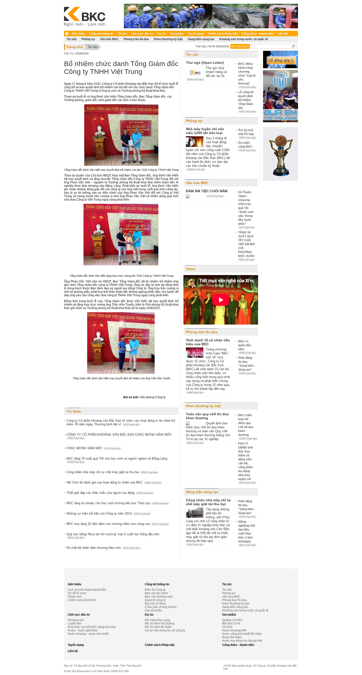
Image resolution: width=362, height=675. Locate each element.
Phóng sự (88, 39)
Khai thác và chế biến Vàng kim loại (91, 627)
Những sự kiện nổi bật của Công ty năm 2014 (108, 513)
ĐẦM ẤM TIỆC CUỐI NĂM (207, 191)
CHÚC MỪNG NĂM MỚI (93, 448)
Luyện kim (75, 623)
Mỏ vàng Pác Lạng (157, 620)
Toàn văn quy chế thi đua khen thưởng (207, 416)
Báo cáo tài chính (156, 593)
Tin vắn (71, 39)
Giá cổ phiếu (153, 610)
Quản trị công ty (155, 600)
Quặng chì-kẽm (232, 620)
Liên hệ (283, 33)
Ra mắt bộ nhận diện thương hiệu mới (103, 548)
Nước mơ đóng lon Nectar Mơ (242, 640)
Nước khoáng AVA (234, 630)
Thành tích (75, 596)
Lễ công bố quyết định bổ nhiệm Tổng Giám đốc (247, 101)
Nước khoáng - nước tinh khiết (88, 634)
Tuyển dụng (196, 33)
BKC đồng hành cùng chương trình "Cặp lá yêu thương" (247, 75)
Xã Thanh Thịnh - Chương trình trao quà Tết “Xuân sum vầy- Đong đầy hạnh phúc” (246, 209)
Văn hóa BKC (109, 39)
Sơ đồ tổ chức (77, 593)
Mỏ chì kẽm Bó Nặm (158, 627)
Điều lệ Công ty (155, 589)
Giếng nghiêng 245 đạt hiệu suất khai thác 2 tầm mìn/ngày (247, 533)
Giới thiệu (78, 33)
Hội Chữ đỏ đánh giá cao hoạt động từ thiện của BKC (114, 482)
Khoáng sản (76, 620)
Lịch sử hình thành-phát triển (87, 589)
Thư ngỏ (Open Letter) (205, 63)
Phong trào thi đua (136, 39)
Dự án (161, 33)
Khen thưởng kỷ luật (168, 39)
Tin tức (122, 33)
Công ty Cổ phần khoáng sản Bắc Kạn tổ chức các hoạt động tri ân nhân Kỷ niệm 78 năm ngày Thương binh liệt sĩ (120, 422)
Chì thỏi (227, 627)
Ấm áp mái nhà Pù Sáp (247, 133)
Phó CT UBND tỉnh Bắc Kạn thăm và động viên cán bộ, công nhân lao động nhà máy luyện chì (247, 463)
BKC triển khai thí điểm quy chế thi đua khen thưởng (247, 427)
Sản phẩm (177, 33)
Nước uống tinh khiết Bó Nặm (242, 634)
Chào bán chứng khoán (161, 607)
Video (191, 269)
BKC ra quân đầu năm (247, 347)
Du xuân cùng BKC (247, 146)
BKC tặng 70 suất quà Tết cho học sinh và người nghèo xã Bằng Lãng (116, 460)
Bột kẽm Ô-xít (231, 623)
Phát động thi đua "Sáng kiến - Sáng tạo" (247, 365)
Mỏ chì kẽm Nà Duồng (160, 623)
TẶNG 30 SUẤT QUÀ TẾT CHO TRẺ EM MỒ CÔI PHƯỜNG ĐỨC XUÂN (246, 246)
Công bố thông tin (101, 33)
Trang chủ (74, 47)
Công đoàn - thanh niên (258, 33)
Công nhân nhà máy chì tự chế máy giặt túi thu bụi (112, 472)
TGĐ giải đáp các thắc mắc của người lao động (109, 493)
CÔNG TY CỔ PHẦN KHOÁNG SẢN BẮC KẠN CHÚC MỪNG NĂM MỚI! (119, 436)
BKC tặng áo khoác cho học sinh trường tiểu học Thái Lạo (117, 503)
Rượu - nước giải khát (82, 630)
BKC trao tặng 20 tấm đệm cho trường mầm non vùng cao (117, 524)
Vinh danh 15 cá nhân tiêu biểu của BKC (208, 342)
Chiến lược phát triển (82, 600)
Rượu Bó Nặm (232, 637)
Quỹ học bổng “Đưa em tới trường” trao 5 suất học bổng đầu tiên (112, 535)
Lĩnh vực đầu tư (142, 33)
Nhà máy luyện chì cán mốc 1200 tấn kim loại (205, 131)
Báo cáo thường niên (159, 596)
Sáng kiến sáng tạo (201, 39)
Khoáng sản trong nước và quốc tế (243, 39)
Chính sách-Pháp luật (223, 33)
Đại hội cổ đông (155, 603)
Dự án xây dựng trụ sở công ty (165, 630)
